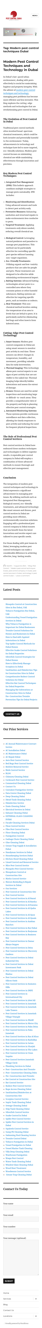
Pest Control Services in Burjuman (21, 931)
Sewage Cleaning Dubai (16, 1105)
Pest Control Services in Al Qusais (21, 918)
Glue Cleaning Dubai (15, 842)
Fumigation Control (15, 836)
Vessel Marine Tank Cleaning (19, 1148)
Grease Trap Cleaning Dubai (19, 1175)
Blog (30, 566)
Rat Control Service (14, 1082)
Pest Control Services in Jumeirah (21, 1003)
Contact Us (11, 786)
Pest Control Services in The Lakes (21, 1050)
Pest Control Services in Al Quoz (20, 915)
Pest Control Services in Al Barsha (21, 901)
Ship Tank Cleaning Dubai (18, 1109)
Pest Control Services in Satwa (19, 1043)
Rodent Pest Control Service (18, 1086)
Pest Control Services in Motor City (22, 1023)
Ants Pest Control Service (17, 760)
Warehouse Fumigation (16, 1155)
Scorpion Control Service (17, 1099)
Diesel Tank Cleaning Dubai (18, 800)
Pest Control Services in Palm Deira (22, 1026)
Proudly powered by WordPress (16, 1323)
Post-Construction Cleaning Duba (21, 1073)
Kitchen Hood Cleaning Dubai (19, 859)
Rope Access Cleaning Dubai (18, 1089)
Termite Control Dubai (16, 1138)
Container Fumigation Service (19, 790)
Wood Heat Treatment (16, 1168)
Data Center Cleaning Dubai (18, 793)
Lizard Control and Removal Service (22, 862)
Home (6, 1293)
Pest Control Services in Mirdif (20, 1020)
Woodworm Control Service (18, 1171)
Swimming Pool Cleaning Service (21, 1135)
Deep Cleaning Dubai (15, 796)
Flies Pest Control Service (17, 829)
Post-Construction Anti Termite (20, 1069)
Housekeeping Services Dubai (19, 855)
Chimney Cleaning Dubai (17, 776)
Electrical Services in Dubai (18, 809)
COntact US (12, 714)
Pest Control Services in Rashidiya (21, 1040)
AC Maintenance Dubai (16, 753)
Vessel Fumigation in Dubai (18, 1145)
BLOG (8, 773)
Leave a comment (23, 576)
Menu (34, 15)
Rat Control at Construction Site (20, 1079)
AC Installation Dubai (15, 750)
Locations (7, 1316)
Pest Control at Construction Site (21, 892)
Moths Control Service (16, 878)
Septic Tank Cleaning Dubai (18, 1102)
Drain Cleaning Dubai (15, 806)
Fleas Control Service (15, 826)
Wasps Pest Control (14, 1158)
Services (7, 1299)
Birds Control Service (15, 770)
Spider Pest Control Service (18, 1119)
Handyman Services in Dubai (19, 852)
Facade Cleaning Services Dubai (20, 823)
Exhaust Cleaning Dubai (17, 813)
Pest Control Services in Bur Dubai (21, 928)
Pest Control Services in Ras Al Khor (22, 1036)
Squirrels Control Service (17, 1128)
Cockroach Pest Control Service (20, 780)
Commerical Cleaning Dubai (18, 783)
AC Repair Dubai (13, 757)
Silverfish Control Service (17, 1112)
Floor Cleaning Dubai (15, 832)
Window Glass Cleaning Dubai (19, 1165)
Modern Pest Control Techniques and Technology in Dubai (20, 66)
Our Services (11, 888)
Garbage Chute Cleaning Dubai (20, 839)
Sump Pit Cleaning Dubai (17, 1132)
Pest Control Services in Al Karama (21, 905)
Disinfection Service (15, 803)
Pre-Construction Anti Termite (20, 1076)
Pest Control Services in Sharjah (20, 1046)
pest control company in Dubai (20, 571)
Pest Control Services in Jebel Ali (20, 1000)
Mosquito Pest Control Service (19, 869)
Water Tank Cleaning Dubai (18, 1161)
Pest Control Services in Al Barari (21, 898)
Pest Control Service (15, 895)
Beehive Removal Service (17, 767)
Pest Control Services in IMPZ (19, 990)
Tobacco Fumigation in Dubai (19, 1142)
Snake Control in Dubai (16, 1115)
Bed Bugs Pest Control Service (19, 763)
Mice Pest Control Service (17, 865)
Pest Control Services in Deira (19, 948)
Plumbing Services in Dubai (18, 1066)
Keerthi (9, 566)
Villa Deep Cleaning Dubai (17, 1151)
